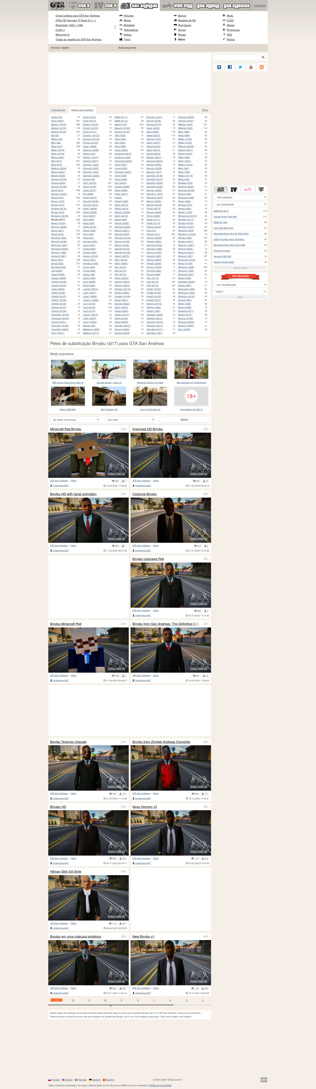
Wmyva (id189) (185, 318)
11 (89, 1000)
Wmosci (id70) (185, 204)
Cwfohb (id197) (59, 296)
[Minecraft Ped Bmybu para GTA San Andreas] (88, 455)
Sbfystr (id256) (122, 223)
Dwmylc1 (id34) (91, 171)
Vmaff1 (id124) (153, 288)
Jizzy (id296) (89, 281)
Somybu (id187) (154, 117)
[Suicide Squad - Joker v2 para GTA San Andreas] (109, 369)
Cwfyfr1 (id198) (58, 299)
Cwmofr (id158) (59, 310)
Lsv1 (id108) (89, 303)
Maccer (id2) (89, 325)
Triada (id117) (153, 219)
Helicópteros (131, 30)
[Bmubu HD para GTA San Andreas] (88, 832)
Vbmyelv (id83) (153, 256)
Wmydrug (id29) (186, 267)
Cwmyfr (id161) (58, 321)
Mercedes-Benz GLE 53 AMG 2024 (231, 233)
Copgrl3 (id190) (59, 281)
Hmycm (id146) (90, 256)
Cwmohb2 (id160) (60, 318)
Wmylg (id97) (184, 285)
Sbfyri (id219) (121, 215)
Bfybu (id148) (58, 153)
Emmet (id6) (89, 179)
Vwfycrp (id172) (154, 303)
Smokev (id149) (122, 296)
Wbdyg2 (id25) (185, 128)
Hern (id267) (89, 215)
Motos (127, 20)
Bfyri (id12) (56, 160)
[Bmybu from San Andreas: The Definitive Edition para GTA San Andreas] (171, 650)
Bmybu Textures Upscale (68, 742)
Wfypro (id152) (185, 164)
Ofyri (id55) (120, 142)
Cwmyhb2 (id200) (60, 329)
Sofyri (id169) (121, 318)
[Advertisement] (130, 78)
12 (73, 1000)
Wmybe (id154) (185, 223)
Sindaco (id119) (123, 288)
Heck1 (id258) (90, 208)
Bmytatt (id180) (58, 267)
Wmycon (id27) (185, 256)
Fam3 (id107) (89, 190)
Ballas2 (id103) (58, 128)
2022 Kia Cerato (222, 250)
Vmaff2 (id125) (153, 292)
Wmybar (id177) (186, 219)
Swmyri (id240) (153, 201)
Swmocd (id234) (154, 160)
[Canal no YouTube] (251, 67)
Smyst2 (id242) (122, 303)
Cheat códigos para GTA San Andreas (78, 15)
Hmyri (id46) (89, 267)
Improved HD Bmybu (147, 429)
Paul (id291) (121, 182)
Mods (230, 15)
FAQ (229, 34)
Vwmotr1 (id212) (154, 321)
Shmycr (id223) (122, 285)
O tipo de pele (58, 109)
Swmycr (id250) (154, 190)
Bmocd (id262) (58, 182)
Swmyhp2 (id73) (154, 197)
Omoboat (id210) (123, 153)
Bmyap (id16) (58, 204)
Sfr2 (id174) (120, 270)
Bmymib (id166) (59, 241)
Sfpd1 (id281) (121, 263)
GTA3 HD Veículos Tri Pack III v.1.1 (76, 20)
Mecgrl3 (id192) (122, 128)
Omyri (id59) (121, 175)
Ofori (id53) (120, 135)
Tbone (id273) (153, 208)
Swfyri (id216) (153, 149)
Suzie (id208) (153, 128)
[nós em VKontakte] (219, 67)
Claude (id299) (58, 278)
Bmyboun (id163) (59, 215)
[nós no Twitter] (240, 67)
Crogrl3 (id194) (58, 285)
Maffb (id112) (121, 120)
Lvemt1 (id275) (90, 314)
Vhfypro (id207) (154, 259)
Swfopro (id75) (153, 138)
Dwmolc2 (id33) (91, 168)
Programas (233, 30)
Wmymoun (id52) (186, 292)
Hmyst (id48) (89, 270)
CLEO (230, 20)
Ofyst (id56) (120, 146)
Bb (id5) (55, 135)
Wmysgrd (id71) (186, 310)
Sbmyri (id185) (122, 245)
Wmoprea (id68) (186, 197)
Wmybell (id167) (186, 226)
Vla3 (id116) (152, 285)
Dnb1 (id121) (57, 332)
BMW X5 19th (220, 222)
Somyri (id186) (153, 120)
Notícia (231, 39)
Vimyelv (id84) (153, 274)
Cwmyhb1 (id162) (60, 325)
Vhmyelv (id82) (153, 270)
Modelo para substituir (82, 109)
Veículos (128, 15)
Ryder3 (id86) (121, 201)
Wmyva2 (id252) (186, 321)
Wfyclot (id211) (185, 149)
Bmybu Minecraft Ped (65, 624)
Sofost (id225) (122, 310)
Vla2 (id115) (152, 281)
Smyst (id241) (121, 299)
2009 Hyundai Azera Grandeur (229, 239)
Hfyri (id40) (88, 234)
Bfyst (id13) (56, 164)
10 (105, 1000)
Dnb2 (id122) (89, 117)
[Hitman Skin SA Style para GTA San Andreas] (88, 897)
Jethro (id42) (89, 278)
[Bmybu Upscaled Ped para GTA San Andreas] (171, 585)
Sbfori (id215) (121, 204)
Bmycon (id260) (59, 226)
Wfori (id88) (184, 131)
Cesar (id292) (58, 274)
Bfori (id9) (56, 142)
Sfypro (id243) (122, 278)
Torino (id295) (153, 215)
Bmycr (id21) (57, 230)
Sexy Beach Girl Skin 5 (191, 409)
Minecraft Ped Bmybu (65, 429)
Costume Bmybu (144, 494)
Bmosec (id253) (59, 193)
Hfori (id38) (88, 219)
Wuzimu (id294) (186, 325)
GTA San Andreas (59, 480)
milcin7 (219, 291)
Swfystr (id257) (153, 157)
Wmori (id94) (184, 201)
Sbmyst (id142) (122, 248)
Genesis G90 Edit (222, 256)
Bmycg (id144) (58, 223)
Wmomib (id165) (186, 190)
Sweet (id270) (153, 135)
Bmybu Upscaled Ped (148, 559)
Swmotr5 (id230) (154, 186)
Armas (182, 30)
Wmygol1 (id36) (186, 270)
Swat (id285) (152, 131)
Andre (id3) (56, 117)
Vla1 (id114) (152, 278)
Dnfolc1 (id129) (90, 124)
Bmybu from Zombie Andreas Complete (161, 742)
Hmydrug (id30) (91, 263)
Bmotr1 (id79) (58, 201)
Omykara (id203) (123, 171)
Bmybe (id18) (58, 212)
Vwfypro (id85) (153, 307)
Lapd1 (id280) (90, 296)
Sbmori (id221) (122, 230)
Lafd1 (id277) (89, 292)
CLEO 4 (60, 30)
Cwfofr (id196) (58, 292)
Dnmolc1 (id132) (91, 135)
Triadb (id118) (153, 223)
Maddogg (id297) (91, 329)
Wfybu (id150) (185, 142)
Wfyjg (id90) (184, 157)
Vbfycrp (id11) (153, 234)
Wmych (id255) (185, 248)
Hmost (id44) (89, 248)
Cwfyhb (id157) (58, 307)
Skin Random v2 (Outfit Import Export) (191, 382)
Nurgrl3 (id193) (122, 131)
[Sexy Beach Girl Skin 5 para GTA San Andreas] (191, 396)
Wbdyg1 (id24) (185, 124)
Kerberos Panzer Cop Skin (150, 382)
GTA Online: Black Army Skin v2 (68, 382)
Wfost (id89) (184, 135)
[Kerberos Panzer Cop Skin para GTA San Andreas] (150, 369)
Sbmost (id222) (122, 234)
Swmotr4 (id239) (154, 182)
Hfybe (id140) (90, 226)
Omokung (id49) (123, 157)
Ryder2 (118, 197)
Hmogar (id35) (90, 241)
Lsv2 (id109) (89, 307)
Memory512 (62, 34)
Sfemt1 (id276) (122, 256)
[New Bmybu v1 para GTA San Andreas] (171, 962)
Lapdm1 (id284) (91, 299)
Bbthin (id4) (57, 138)
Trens (127, 39)
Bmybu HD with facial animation (73, 494)
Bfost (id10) (57, 146)
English (69, 1079)
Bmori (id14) (57, 190)
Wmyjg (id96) (184, 278)
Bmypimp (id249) (59, 248)
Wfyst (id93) (184, 179)
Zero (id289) (184, 329)
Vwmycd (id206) (186, 117)
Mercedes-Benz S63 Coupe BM (229, 244)
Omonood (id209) (123, 160)
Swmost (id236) (154, 168)
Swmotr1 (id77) (154, 171)
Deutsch (96, 1079)
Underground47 (61, 485)
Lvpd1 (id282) (90, 321)
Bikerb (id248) (58, 175)
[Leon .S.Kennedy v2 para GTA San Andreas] (150, 396)
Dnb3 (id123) (89, 120)
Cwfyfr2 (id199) (58, 303)
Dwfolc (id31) (89, 153)
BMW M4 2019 (221, 210)
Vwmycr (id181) (186, 120)
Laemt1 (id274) (90, 288)
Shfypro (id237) (122, 281)
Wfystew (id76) (185, 182)
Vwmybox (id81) (154, 332)
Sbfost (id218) (122, 208)
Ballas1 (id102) (58, 124)
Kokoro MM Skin (68, 409)
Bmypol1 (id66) (58, 252)
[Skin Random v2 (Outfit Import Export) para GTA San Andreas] (191, 369)
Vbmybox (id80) (154, 248)
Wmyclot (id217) (186, 252)
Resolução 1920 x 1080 (69, 25)
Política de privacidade (160, 1085)
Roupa (182, 34)
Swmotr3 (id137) (154, 179)
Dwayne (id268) (91, 149)
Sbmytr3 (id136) (123, 252)
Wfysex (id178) (185, 175)
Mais (240, 296)
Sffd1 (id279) (121, 259)
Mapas (231, 25)
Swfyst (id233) (153, 153)
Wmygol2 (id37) (186, 274)
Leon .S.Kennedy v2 (150, 409)
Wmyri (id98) (184, 303)
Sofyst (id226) (121, 321)
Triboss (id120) (153, 226)
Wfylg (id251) (184, 160)
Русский (55, 1079)
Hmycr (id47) (89, 259)
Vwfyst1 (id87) (153, 310)
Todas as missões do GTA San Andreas (78, 39)
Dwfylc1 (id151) (91, 157)
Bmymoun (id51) (59, 245)
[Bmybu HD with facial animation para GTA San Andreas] (88, 520)
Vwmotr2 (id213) (154, 325)
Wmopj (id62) (184, 193)
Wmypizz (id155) (186, 296)
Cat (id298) (56, 270)
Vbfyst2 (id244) (153, 241)
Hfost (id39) (89, 223)
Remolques (184, 25)
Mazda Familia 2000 (224, 261)
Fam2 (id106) (89, 186)
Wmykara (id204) (186, 281)
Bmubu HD (58, 807)
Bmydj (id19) (57, 234)
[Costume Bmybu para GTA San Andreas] (171, 520)
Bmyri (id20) (57, 259)
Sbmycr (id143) (122, 241)
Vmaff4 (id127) (153, 299)
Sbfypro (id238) (122, 212)
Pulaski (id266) (122, 186)
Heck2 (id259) (90, 212)
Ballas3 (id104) (58, 131)
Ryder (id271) (121, 193)
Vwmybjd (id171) (154, 329)
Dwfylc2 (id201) (91, 160)
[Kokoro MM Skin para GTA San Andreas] (68, 396)
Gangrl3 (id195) (91, 201)
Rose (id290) (121, 190)
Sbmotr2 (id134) (123, 237)
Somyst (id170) (153, 124)
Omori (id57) (121, 164)
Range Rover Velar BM (225, 216)
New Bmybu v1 (143, 936)
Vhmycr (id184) (154, 267)
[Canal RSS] (261, 67)
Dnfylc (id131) (90, 131)
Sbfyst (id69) (121, 219)
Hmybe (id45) (90, 252)
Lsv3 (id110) (89, 310)
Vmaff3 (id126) (153, 296)
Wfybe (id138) (185, 138)
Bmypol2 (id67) (58, 256)
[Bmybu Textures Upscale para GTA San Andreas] (88, 767)
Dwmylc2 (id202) (91, 175)
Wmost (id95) (184, 208)
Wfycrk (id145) (185, 153)
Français (82, 1079)
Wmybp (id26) (185, 237)
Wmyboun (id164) (187, 234)
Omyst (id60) (121, 179)
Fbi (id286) (88, 193)
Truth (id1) (151, 230)
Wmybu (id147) (185, 241)
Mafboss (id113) (91, 332)
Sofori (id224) (121, 307)
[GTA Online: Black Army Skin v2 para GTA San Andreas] (68, 369)
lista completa (240, 267)
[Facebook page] (229, 67)
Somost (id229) (122, 332)
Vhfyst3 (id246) (153, 263)
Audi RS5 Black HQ (223, 227)
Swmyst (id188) (154, 204)
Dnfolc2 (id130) (90, 128)
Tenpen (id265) (154, 212)
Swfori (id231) (153, 142)
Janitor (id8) (89, 274)
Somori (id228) (122, 329)
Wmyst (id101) (185, 314)
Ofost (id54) (120, 138)
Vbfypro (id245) (154, 237)
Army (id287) (57, 120)
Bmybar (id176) (59, 208)
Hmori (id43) (89, 245)
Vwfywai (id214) (154, 318)
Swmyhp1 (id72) (154, 193)
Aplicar (184, 419)
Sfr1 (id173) (120, 267)
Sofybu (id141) (122, 314)
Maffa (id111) (121, 117)
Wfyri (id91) (183, 168)
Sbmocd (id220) (123, 226)
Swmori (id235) (154, 164)
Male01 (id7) (121, 124)
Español (110, 1079)
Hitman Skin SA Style (65, 871)
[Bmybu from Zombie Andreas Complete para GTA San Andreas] (171, 767)
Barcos (182, 15)
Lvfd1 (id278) (89, 318)
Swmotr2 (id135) (154, 175)
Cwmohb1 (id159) (60, 314)
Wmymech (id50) (186, 288)
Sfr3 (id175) (120, 274)
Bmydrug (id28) (59, 237)
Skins (181, 39)
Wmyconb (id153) (187, 259)
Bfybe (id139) (58, 149)
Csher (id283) (58, 288)
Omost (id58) (121, 168)
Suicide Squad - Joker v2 (109, 382)
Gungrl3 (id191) (91, 204)
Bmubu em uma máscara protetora (75, 936)
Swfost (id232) (153, 146)
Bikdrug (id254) (59, 168)
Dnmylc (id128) (90, 142)
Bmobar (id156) (59, 179)
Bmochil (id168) (59, 186)
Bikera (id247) (58, 171)
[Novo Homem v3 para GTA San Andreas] (171, 832)
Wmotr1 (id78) (185, 212)
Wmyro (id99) (184, 307)
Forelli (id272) (90, 197)
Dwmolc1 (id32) (91, 164)
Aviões (127, 34)
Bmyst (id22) (57, 263)
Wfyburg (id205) (186, 146)
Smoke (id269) (122, 292)
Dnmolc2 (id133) (91, 138)
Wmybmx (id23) (186, 230)
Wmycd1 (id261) (186, 245)
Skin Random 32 (109, 409)
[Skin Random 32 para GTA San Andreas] (109, 396)
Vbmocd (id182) (154, 245)
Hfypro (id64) (89, 230)
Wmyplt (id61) (185, 299)
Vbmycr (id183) (154, 252)
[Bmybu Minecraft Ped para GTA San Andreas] (88, 650)
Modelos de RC (187, 20)
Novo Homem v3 (144, 807)
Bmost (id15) (57, 197)
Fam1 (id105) (89, 182)
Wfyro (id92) (184, 171)
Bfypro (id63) (57, 157)
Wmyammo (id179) (187, 215)
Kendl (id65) (89, 285)
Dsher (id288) (90, 146)
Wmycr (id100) (185, 263)
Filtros (205, 109)
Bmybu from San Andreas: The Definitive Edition (166, 624)
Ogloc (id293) (121, 149)
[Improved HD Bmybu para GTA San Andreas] (171, 455)
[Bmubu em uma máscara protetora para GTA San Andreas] (88, 962)
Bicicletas (129, 25)
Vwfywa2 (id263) (154, 314)
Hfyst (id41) (88, 237)
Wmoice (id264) (186, 186)
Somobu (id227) (123, 325)
